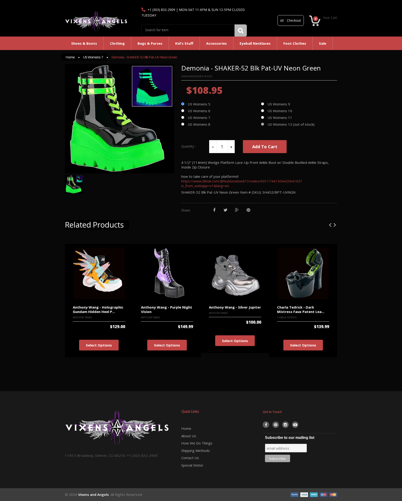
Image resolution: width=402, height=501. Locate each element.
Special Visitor (192, 465)
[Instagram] (285, 424)
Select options (99, 345)
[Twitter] (225, 210)
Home (70, 57)
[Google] (237, 210)
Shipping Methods (195, 450)
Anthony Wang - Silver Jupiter (235, 307)
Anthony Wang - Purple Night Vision (166, 309)
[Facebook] (214, 210)
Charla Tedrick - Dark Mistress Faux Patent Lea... (300, 309)
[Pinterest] (248, 210)
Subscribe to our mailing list (289, 438)
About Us (188, 436)
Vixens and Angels (93, 494)
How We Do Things (196, 443)
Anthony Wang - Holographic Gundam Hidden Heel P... (98, 309)
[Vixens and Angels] (96, 21)
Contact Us (190, 457)
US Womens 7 (93, 57)
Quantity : (188, 146)
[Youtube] (295, 424)
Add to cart (264, 146)
